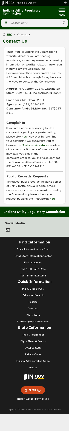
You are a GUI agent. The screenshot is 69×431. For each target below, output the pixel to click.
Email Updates (33, 347)
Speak (32, 390)
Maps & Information (33, 334)
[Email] (8, 230)
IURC (9, 34)
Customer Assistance (36, 145)
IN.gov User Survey (33, 288)
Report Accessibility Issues (33, 398)
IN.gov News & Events (33, 341)
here (25, 136)
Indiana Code (33, 354)
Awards (33, 367)
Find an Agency (33, 262)
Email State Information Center (33, 255)
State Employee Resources (33, 321)
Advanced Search (33, 295)
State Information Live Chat (33, 249)
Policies (33, 301)
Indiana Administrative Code (33, 361)
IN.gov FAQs (33, 315)
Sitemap (33, 308)
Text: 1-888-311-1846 (33, 275)
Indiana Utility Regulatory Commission (21, 12)
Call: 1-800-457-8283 (33, 269)
